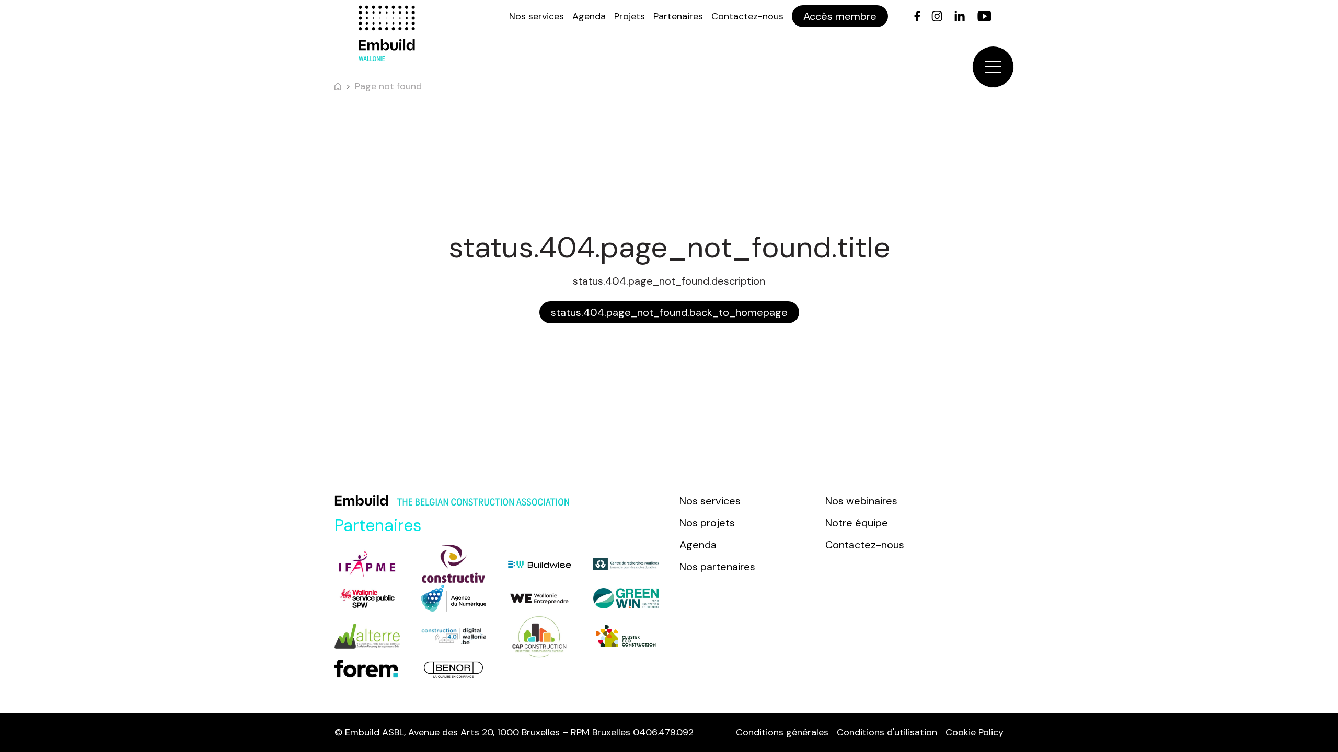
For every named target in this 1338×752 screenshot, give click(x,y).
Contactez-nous (747, 16)
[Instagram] (937, 16)
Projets (629, 16)
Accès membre (839, 16)
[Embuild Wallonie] (387, 33)
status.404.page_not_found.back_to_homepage (669, 312)
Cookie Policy (974, 732)
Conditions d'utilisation (887, 732)
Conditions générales (782, 732)
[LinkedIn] (959, 16)
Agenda (589, 16)
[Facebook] (917, 16)
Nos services (536, 16)
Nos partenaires (717, 566)
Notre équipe (856, 523)
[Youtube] (984, 16)
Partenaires (678, 16)
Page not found (388, 86)
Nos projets (707, 523)
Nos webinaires (861, 501)
